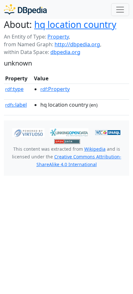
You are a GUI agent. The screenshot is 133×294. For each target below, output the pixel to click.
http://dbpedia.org (77, 44)
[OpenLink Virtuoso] (28, 132)
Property (58, 36)
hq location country (75, 24)
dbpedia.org (65, 52)
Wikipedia (95, 149)
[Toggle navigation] (120, 9)
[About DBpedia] (25, 9)
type (14, 89)
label (16, 104)
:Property (55, 89)
